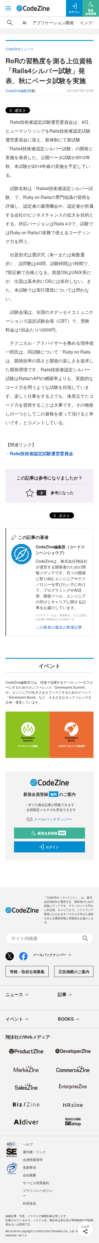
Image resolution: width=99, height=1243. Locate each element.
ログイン (52, 846)
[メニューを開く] (8, 8)
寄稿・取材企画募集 (27, 971)
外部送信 (29, 1203)
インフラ (88, 22)
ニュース (14, 994)
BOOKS (66, 1019)
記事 (62, 994)
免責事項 (29, 1167)
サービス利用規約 (36, 1182)
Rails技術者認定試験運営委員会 (41, 453)
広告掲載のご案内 (74, 971)
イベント (14, 1019)
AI (24, 22)
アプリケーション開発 (53, 22)
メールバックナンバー (53, 819)
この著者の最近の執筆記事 (59, 627)
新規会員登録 (51, 833)
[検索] (10, 22)
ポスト (19, 110)
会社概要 (29, 1175)
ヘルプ (28, 1144)
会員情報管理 (33, 1159)
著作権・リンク (34, 1151)
